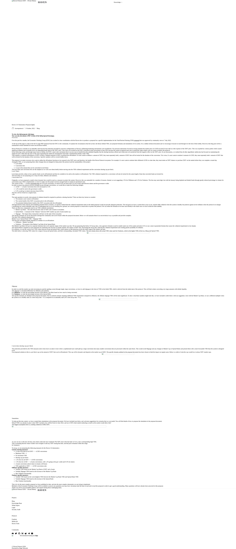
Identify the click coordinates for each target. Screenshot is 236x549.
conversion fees (34, 183)
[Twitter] (16, 533)
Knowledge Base (17, 503)
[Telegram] (29, 533)
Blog (38, 128)
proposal (136, 140)
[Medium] (22, 533)
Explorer (14, 519)
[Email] (32, 533)
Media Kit (15, 521)
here (32, 134)
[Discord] (13, 533)
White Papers (16, 505)
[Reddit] (26, 533)
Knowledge (117, 2)
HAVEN (42, 2)
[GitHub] (19, 533)
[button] (122, 2)
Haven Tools (15, 523)
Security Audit (16, 509)
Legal (13, 507)
